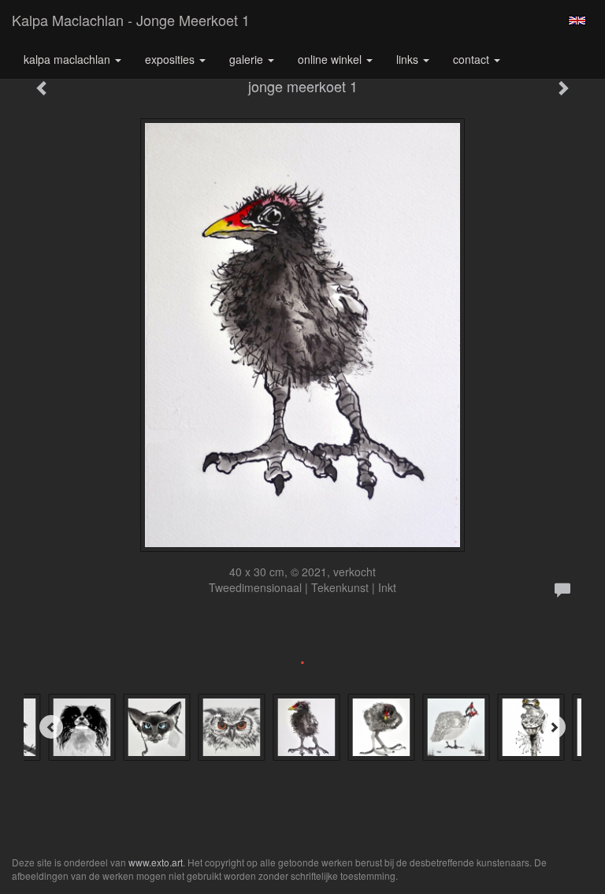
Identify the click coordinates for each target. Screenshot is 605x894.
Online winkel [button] (331, 59)
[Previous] (51, 727)
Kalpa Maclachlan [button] (68, 59)
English (577, 20)
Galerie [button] (247, 59)
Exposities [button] (171, 59)
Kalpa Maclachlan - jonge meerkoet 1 (131, 19)
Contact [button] (472, 59)
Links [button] (408, 59)
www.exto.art (155, 862)
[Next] (554, 727)
